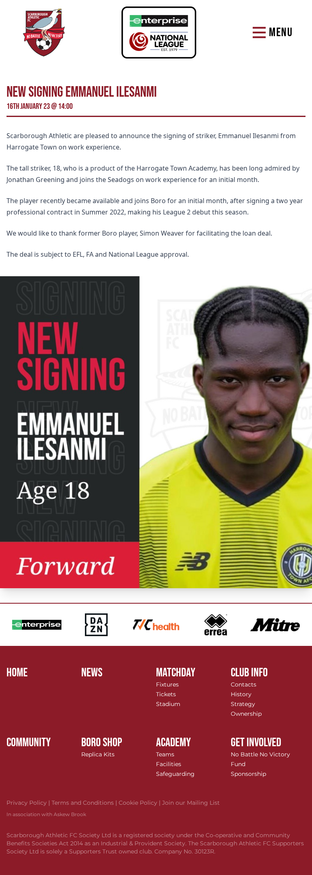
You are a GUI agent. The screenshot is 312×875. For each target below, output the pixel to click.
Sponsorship (248, 774)
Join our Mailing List (191, 802)
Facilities (168, 764)
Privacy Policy (29, 802)
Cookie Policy (140, 802)
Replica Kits (98, 754)
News (91, 672)
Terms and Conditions (85, 802)
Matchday (175, 672)
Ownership (246, 713)
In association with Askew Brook (46, 814)
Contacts (243, 684)
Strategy (243, 704)
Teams (165, 754)
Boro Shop (101, 742)
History (241, 694)
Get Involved (256, 742)
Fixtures (167, 684)
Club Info (249, 672)
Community (28, 742)
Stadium (168, 704)
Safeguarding (175, 774)
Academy (173, 742)
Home (17, 672)
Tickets (166, 694)
